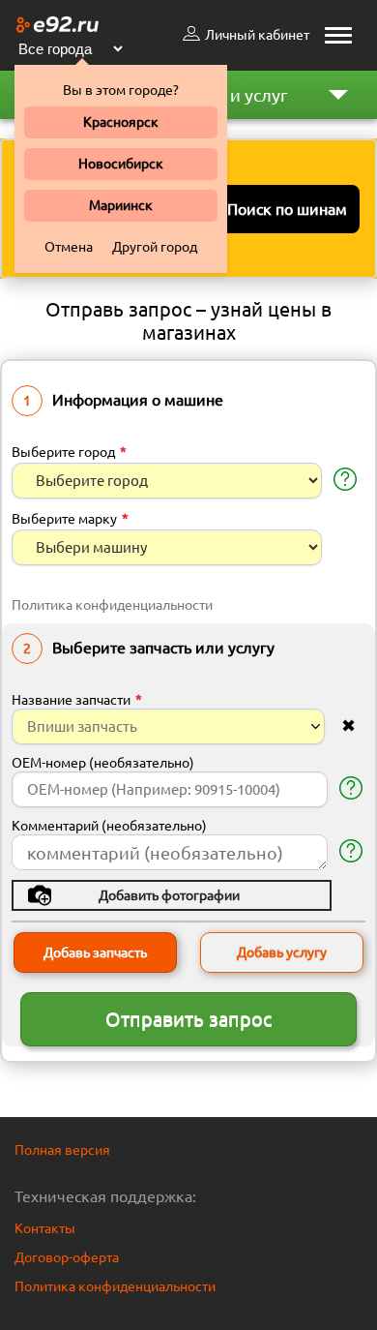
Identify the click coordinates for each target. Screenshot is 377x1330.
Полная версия (62, 1150)
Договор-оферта (66, 1257)
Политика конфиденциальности (112, 605)
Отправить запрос (188, 1019)
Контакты (44, 1228)
